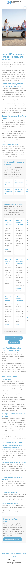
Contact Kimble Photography (12, 539)
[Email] (18, 559)
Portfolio (13, 553)
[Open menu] (25, 7)
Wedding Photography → (8, 191)
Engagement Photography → (19, 191)
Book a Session (14, 342)
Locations (18, 553)
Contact (14, 556)
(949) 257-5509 (14, 564)
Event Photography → (19, 182)
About (7, 553)
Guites (24, 553)
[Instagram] (9, 559)
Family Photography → (8, 182)
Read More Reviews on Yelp (13, 338)
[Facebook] (14, 559)
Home (3, 553)
